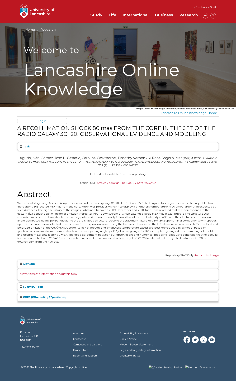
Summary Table (33, 286)
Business (164, 15)
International (136, 15)
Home (30, 30)
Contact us (79, 339)
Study (96, 15)
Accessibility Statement (134, 333)
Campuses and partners (87, 344)
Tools (26, 146)
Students (201, 7)
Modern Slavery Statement (136, 344)
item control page (207, 255)
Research (188, 15)
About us (78, 333)
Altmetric (28, 264)
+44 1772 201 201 (30, 347)
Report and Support (85, 355)
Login (42, 121)
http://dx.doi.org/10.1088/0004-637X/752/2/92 (126, 183)
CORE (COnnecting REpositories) (44, 297)
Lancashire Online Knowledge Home (189, 113)
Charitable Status (130, 355)
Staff (213, 7)
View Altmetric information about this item (48, 274)
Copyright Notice (76, 367)
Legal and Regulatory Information (140, 350)
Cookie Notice (128, 339)
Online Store (80, 350)
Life (112, 15)
